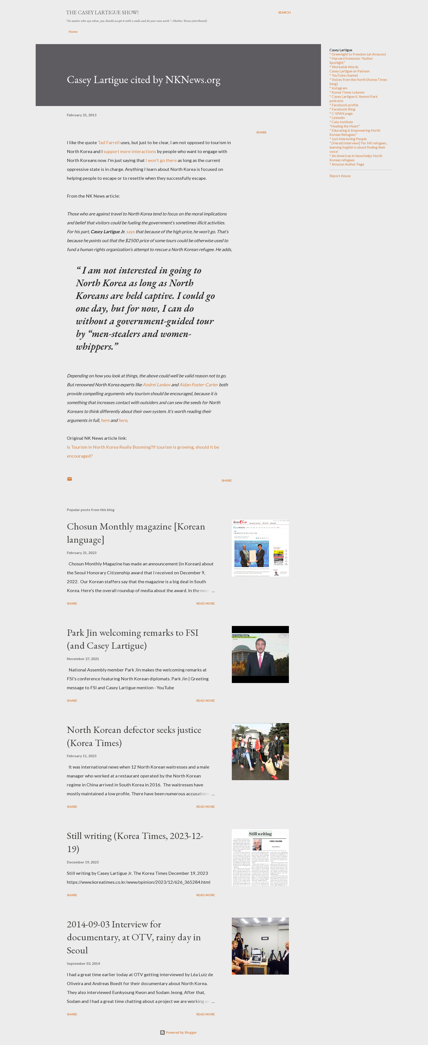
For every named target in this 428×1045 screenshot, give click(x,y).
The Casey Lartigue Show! (102, 12)
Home (73, 31)
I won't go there (161, 160)
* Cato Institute (341, 122)
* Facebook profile (343, 105)
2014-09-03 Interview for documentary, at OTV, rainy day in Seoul (134, 937)
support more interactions (130, 151)
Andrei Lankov (156, 384)
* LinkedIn (337, 117)
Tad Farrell (109, 142)
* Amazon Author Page (346, 164)
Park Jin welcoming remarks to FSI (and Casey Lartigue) (132, 639)
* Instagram (338, 88)
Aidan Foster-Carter (198, 384)
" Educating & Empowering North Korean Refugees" (354, 132)
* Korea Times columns (347, 92)
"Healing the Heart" (344, 126)
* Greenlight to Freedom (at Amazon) (357, 54)
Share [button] (261, 132)
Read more (205, 603)
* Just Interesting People (348, 139)
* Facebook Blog (342, 109)
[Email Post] (69, 480)
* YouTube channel (343, 75)
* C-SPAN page (341, 113)
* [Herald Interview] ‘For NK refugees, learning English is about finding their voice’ (358, 147)
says (130, 231)
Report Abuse (340, 176)
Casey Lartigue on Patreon (349, 71)
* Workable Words (343, 67)
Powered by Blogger (181, 1032)
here (105, 420)
